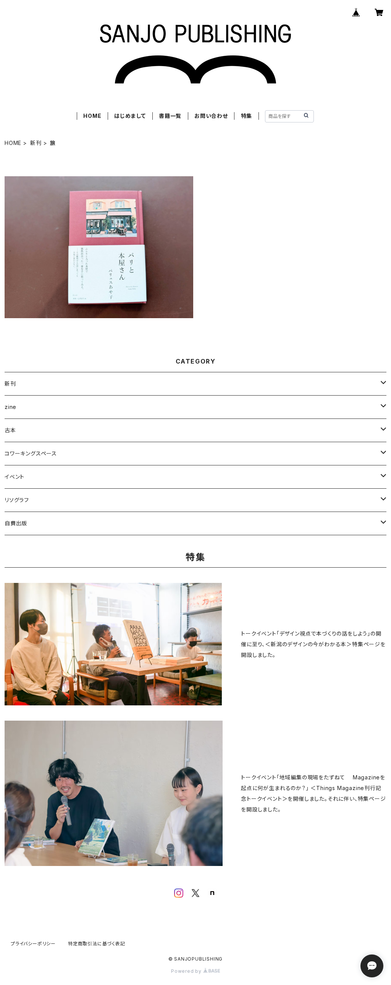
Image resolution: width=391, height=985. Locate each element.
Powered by (187, 971)
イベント (14, 476)
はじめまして (130, 116)
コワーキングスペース (31, 453)
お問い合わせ (211, 116)
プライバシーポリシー (33, 943)
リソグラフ (17, 500)
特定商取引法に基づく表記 (96, 943)
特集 (246, 116)
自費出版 (16, 523)
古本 (10, 430)
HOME (92, 116)
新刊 (36, 143)
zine (10, 407)
